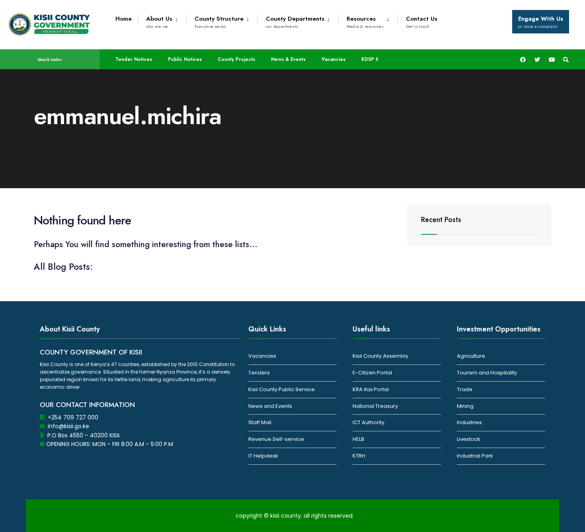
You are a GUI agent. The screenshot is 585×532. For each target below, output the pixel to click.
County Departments (295, 21)
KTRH (359, 456)
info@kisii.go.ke (68, 426)
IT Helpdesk (263, 456)
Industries (469, 422)
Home (123, 18)
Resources (365, 21)
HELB (358, 439)
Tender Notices (133, 59)
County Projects (236, 59)
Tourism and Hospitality (487, 372)
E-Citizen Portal (372, 372)
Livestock (468, 439)
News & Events (288, 59)
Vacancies (333, 59)
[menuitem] (162, 20)
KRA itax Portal (371, 389)
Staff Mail (259, 422)
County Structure (219, 21)
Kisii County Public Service (281, 389)
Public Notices (185, 59)
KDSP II (369, 59)
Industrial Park (475, 456)
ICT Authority (368, 422)
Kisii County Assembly (380, 356)
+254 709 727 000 (73, 417)
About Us (159, 21)
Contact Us (421, 21)
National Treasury (375, 406)
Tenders (259, 372)
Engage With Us (540, 21)
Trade (464, 389)
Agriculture (471, 356)
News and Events (270, 406)
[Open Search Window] (566, 59)
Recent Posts (441, 219)
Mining (465, 406)
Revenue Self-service (276, 439)
